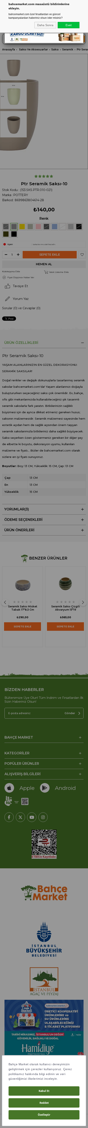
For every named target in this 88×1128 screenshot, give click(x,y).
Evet (69, 25)
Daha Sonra (45, 25)
